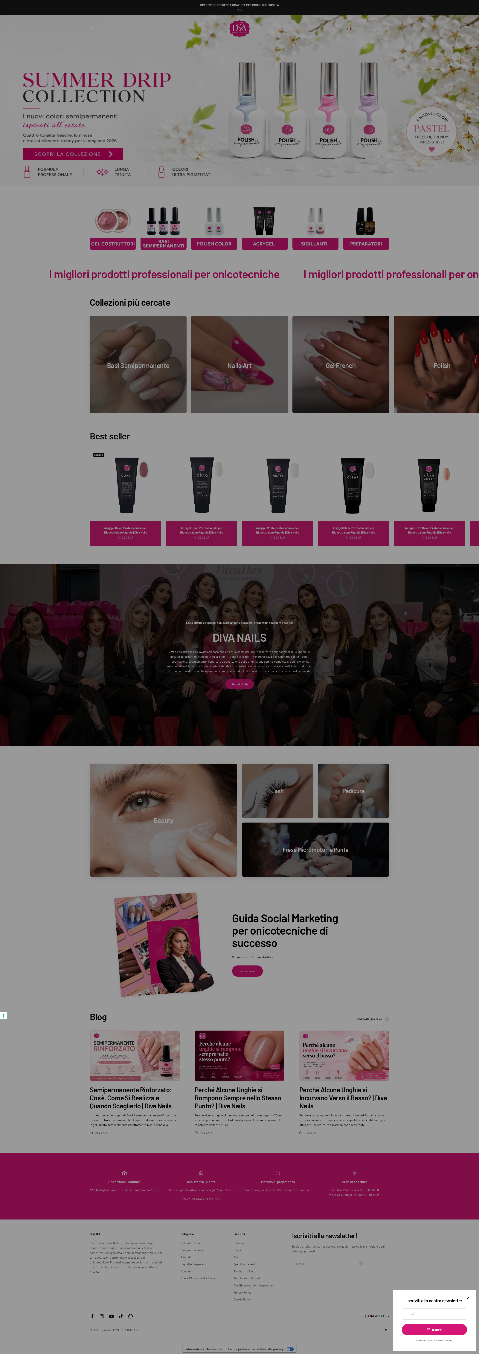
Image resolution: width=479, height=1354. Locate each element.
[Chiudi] (468, 1298)
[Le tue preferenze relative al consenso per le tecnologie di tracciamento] (3, 1015)
